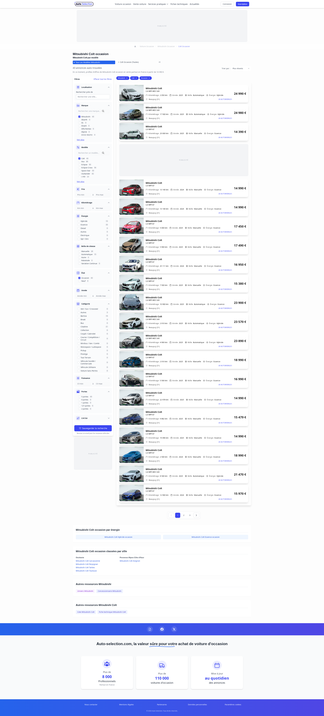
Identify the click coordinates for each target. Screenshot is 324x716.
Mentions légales (126, 704)
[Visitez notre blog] (150, 629)
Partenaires (162, 704)
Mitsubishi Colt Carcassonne (88, 561)
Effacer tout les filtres (103, 79)
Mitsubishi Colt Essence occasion (206, 537)
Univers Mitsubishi (85, 591)
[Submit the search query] (103, 111)
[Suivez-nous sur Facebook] (162, 629)
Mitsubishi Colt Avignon (130, 561)
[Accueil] (135, 46)
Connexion (227, 4)
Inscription (242, 4)
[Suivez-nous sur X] (174, 629)
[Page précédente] (171, 515)
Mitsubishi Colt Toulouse (86, 571)
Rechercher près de (84, 92)
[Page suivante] (196, 515)
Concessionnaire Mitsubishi (109, 591)
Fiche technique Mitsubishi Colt (112, 612)
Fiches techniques (179, 4)
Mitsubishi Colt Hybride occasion (118, 537)
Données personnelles (197, 704)
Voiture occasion (123, 4)
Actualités (194, 4)
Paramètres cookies (233, 704)
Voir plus (80, 140)
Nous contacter (91, 704)
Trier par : (226, 68)
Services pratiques (157, 4)
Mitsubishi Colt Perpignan (87, 564)
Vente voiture (139, 4)
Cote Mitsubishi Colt (85, 612)
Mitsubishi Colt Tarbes (85, 567)
